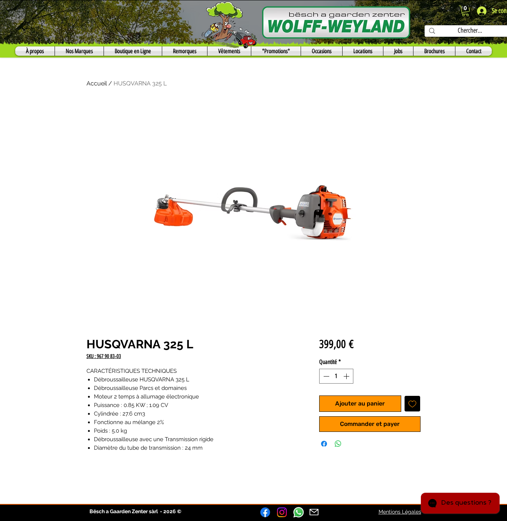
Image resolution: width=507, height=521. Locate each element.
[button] (465, 11)
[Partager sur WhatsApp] (338, 443)
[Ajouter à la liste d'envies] (412, 403)
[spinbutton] (336, 376)
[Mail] (314, 512)
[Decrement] (325, 376)
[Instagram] (281, 512)
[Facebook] (265, 512)
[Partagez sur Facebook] (324, 443)
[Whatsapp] (298, 512)
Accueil (96, 83)
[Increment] (347, 376)
